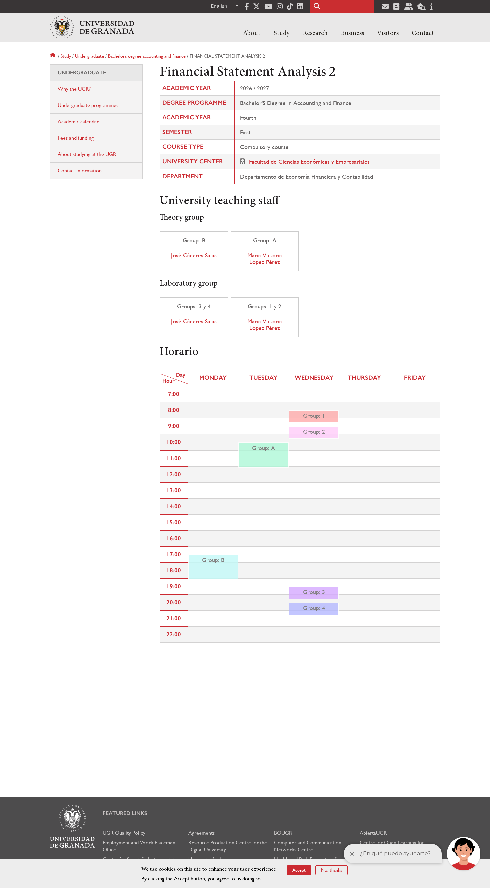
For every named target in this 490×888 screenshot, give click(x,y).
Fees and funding (76, 138)
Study (282, 33)
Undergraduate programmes (88, 105)
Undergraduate (89, 56)
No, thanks (331, 870)
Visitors (388, 33)
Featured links (125, 813)
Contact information (80, 170)
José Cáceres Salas (194, 255)
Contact (423, 33)
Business (352, 33)
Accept (299, 870)
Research (315, 33)
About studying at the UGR (87, 154)
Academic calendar (78, 121)
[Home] (92, 27)
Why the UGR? (74, 89)
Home (53, 56)
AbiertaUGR (373, 833)
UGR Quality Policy (124, 833)
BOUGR (283, 833)
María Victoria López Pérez (264, 258)
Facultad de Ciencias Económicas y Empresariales (309, 161)
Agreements (201, 833)
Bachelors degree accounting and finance (147, 56)
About (251, 33)
